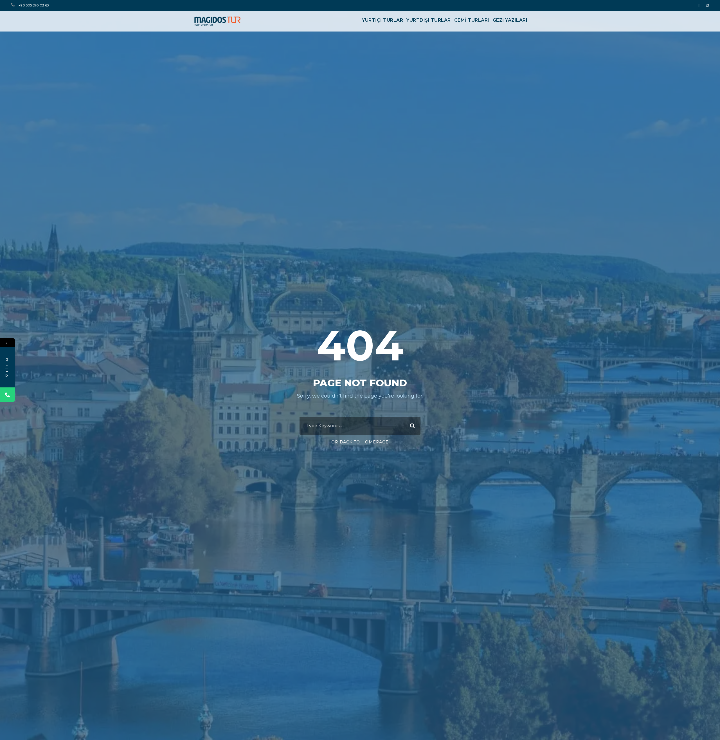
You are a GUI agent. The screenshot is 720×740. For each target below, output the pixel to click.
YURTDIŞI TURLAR (428, 20)
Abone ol (111, 722)
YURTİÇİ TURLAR (382, 20)
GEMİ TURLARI (471, 20)
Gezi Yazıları (510, 20)
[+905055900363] (7, 394)
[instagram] (707, 5)
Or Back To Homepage (360, 442)
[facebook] (699, 5)
